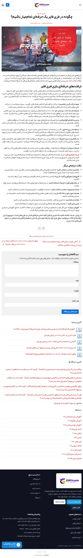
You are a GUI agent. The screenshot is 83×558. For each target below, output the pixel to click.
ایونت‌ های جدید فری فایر (63, 403)
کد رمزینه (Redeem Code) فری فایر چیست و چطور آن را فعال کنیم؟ (51, 348)
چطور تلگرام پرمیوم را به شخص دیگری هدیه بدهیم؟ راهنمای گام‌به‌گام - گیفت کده (49, 386)
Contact (39, 552)
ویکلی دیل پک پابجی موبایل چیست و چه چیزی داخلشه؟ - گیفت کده (55, 369)
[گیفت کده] (68, 480)
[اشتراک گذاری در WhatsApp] (43, 228)
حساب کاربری (34, 483)
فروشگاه (36, 479)
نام (77, 280)
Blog (44, 552)
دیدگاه (76, 262)
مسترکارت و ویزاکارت (73, 454)
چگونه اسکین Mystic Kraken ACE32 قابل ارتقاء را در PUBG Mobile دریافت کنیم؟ (20, 242)
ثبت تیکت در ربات (74, 501)
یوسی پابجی (76, 518)
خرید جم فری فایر (72, 154)
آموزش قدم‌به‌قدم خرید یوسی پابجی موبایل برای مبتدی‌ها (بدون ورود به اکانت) (44, 329)
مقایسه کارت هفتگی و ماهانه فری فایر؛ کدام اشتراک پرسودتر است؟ (43, 396)
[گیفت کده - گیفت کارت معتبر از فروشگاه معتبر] (41, 5)
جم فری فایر (76, 523)
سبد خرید (35, 488)
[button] (80, 4)
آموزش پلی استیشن (73, 416)
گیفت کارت (77, 450)
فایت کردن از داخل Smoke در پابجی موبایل (60, 335)
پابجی (79, 437)
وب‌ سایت (75, 301)
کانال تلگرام (76, 507)
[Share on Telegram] (39, 228)
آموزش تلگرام (76, 420)
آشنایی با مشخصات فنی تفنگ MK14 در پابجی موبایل (56, 342)
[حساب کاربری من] (7, 5)
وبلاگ (37, 498)
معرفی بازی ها (41, 13)
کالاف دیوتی (76, 445)
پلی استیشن (76, 537)
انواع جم (78, 433)
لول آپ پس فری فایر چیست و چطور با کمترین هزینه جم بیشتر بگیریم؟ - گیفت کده (49, 394)
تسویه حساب (34, 493)
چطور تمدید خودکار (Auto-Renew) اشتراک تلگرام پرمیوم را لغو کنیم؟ (50, 354)
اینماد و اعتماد (59, 501)
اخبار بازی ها (76, 429)
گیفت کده (33, 23)
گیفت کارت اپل (75, 532)
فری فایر (78, 441)
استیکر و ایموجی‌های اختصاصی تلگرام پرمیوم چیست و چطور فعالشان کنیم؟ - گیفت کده (48, 377)
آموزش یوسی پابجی (73, 425)
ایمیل (76, 290)
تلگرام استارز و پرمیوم (73, 528)
